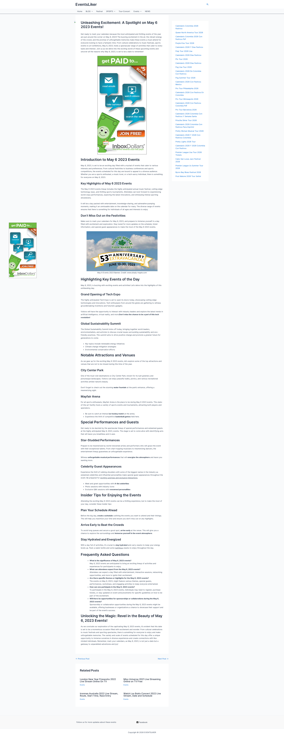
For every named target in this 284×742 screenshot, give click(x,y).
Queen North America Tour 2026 (189, 32)
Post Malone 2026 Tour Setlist (188, 176)
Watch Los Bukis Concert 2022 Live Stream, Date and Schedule (142, 694)
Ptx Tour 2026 (182, 59)
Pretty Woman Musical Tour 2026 (190, 131)
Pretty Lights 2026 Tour (186, 142)
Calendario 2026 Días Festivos (188, 55)
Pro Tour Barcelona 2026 (186, 110)
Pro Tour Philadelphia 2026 (187, 88)
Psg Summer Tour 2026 (185, 78)
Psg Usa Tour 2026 (184, 67)
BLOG (88, 11)
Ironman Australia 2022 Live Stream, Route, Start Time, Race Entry (99, 694)
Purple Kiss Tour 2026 (185, 43)
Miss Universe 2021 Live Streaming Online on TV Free (142, 680)
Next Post (163, 659)
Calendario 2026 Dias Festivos (188, 63)
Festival (99, 11)
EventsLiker (86, 4)
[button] (208, 4)
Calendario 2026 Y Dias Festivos (189, 47)
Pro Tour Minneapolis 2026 (187, 99)
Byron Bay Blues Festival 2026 (188, 172)
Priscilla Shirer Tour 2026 (186, 120)
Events (136, 11)
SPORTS (109, 11)
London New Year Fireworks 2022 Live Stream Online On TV (98, 680)
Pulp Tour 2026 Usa (184, 51)
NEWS (147, 11)
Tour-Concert (124, 11)
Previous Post (82, 659)
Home (79, 11)
